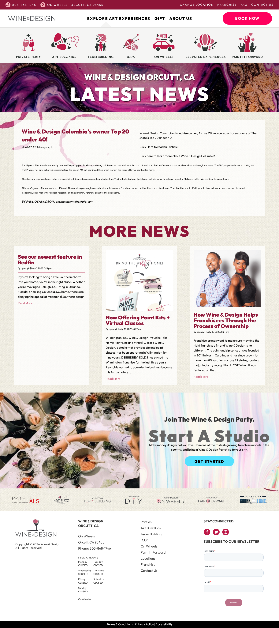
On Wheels (149, 546)
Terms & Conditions (120, 624)
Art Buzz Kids (151, 528)
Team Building (151, 534)
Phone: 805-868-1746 (94, 548)
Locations (148, 558)
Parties (146, 522)
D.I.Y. (144, 540)
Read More (25, 303)
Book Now (247, 18)
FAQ (243, 4)
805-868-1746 (24, 5)
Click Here (146, 147)
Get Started (209, 461)
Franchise (227, 4)
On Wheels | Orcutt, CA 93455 (75, 5)
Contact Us (262, 4)
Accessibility (164, 624)
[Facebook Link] (207, 532)
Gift (159, 18)
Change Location (197, 4)
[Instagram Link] (225, 532)
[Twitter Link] (216, 532)
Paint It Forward (153, 552)
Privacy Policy (144, 624)
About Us (180, 18)
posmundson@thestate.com (74, 201)
